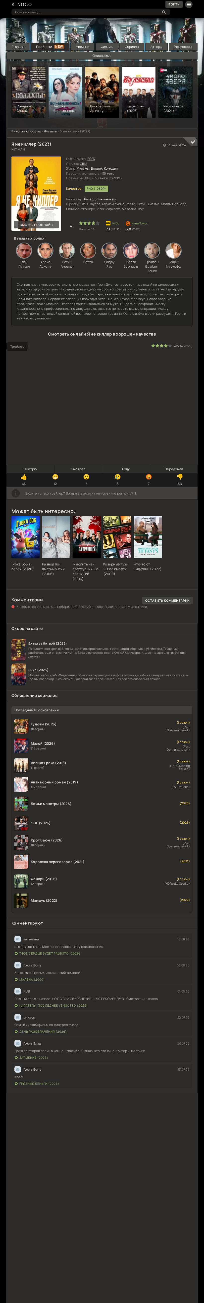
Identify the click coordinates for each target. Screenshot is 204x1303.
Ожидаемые (102, 55)
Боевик (96, 168)
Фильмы (107, 46)
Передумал (174, 469)
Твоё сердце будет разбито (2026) (49, 953)
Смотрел (78, 469)
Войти (174, 4)
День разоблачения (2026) (43, 1031)
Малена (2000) (32, 979)
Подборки (44, 46)
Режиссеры (183, 46)
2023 (91, 158)
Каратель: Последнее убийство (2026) (53, 1005)
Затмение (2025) (33, 1057)
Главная (18, 46)
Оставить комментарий (167, 600)
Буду (126, 469)
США (83, 163)
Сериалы (132, 46)
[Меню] (189, 4)
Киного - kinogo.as (26, 131)
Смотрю (30, 469)
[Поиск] (164, 12)
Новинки (82, 46)
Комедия (111, 168)
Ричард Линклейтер (100, 199)
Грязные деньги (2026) (39, 1084)
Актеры (156, 46)
